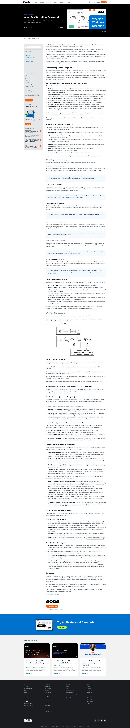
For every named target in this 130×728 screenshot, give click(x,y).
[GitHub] (105, 720)
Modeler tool (99, 522)
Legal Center (26, 696)
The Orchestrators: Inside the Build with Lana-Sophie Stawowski (91, 663)
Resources (49, 2)
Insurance (27, 63)
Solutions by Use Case (28, 705)
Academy (47, 690)
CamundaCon (28, 65)
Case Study (27, 59)
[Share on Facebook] (100, 32)
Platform (35, 2)
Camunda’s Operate (70, 555)
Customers (89, 692)
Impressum (81, 726)
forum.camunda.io (59, 609)
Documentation (48, 688)
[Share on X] (98, 32)
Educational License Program (72, 694)
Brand (88, 726)
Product (27, 78)
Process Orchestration (28, 14)
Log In (98, 2)
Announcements (28, 84)
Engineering (27, 75)
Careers (89, 688)
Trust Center (90, 701)
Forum (67, 686)
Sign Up (28, 124)
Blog (25, 38)
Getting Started (28, 80)
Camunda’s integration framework (95, 539)
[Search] (90, 2)
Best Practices (48, 692)
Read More (28, 673)
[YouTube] (101, 720)
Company (62, 2)
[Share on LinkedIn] (103, 32)
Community (27, 77)
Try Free (104, 2)
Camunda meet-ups (70, 690)
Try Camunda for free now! (52, 594)
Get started (29, 100)
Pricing (68, 2)
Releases (27, 82)
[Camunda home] (26, 2)
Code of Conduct (69, 696)
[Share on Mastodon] (105, 32)
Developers (47, 686)
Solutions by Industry (28, 703)
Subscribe (47, 699)
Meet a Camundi (28, 67)
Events (67, 688)
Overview (26, 686)
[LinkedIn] (95, 720)
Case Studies (48, 694)
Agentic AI (27, 55)
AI (25, 53)
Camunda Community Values (72, 698)
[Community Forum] (98, 720)
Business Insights (29, 86)
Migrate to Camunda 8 (49, 713)
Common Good (90, 699)
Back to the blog (53, 606)
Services (89, 690)
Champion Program (70, 692)
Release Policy (27, 698)
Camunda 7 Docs (48, 711)
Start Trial (62, 627)
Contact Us (94, 2)
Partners (55, 2)
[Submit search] (40, 47)
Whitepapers (47, 696)
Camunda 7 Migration (29, 57)
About (88, 686)
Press (88, 698)
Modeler (25, 690)
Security (25, 694)
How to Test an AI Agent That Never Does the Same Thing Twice (37, 662)
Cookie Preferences (54, 726)
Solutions (42, 2)
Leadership (89, 696)
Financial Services (29, 61)
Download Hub (48, 705)
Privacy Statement (64, 726)
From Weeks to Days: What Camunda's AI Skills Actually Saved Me (63, 663)
